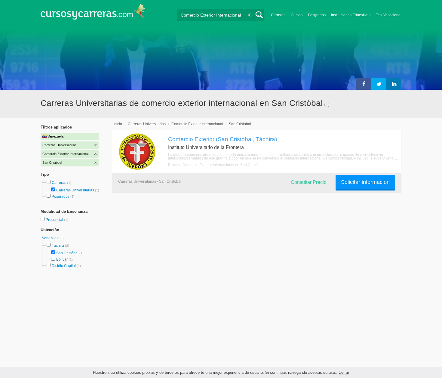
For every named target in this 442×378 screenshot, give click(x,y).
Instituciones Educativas (350, 15)
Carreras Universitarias (75, 190)
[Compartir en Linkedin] (393, 84)
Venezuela (51, 238)
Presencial (55, 220)
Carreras (278, 15)
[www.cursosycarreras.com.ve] (93, 13)
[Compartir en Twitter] (378, 84)
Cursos (296, 15)
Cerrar (344, 372)
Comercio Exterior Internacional (197, 124)
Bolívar (62, 259)
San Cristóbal (67, 253)
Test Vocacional (388, 15)
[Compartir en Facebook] (363, 84)
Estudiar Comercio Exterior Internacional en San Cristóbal (215, 165)
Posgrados (317, 15)
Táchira (58, 245)
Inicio (117, 124)
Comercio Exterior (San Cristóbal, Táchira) (222, 139)
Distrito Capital (64, 266)
